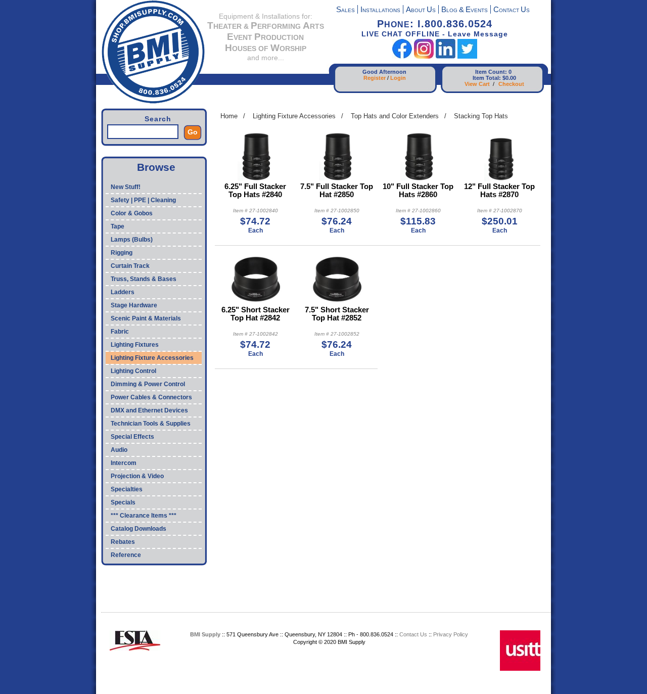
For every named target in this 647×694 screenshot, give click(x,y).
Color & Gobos (132, 213)
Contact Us (413, 634)
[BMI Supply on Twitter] (467, 56)
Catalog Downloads (138, 528)
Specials (123, 502)
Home (229, 116)
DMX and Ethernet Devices (149, 410)
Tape (117, 226)
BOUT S (421, 10)
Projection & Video (137, 476)
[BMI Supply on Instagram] (424, 56)
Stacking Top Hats (481, 116)
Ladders (122, 292)
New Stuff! (126, 187)
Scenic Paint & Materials (146, 318)
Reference (126, 555)
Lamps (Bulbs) (132, 239)
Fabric (120, 331)
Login (398, 78)
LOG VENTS (464, 10)
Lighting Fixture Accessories (152, 357)
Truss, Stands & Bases (143, 279)
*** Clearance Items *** (143, 515)
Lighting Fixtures (135, 344)
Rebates (123, 541)
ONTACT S (511, 10)
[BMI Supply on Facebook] (402, 56)
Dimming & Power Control (148, 384)
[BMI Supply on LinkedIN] (445, 56)
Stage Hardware (134, 305)
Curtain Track (130, 265)
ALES (345, 10)
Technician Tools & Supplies (151, 423)
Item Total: (487, 78)
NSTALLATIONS (380, 10)
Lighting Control (133, 371)
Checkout (511, 84)
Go (193, 132)
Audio (119, 449)
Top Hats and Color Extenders (395, 116)
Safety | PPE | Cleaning (143, 200)
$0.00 (509, 78)
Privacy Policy (450, 634)
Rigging (121, 252)
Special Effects (132, 436)
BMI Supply (205, 634)
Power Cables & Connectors (151, 397)
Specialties (127, 489)
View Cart (477, 84)
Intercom (123, 463)
